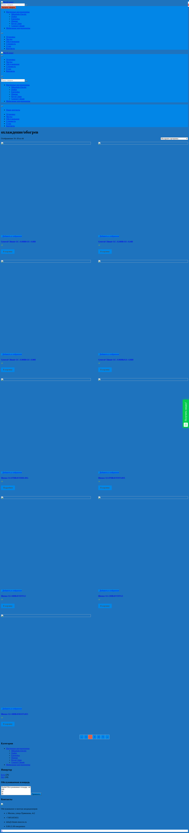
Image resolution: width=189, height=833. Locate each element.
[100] (16, 789)
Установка (10, 37)
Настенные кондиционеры (18, 12)
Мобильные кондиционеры (18, 28)
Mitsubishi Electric (18, 14)
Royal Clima (16, 23)
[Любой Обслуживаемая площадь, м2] (16, 787)
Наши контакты (13, 110)
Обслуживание (12, 41)
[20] (16, 792)
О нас (8, 46)
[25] (16, 794)
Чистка (9, 39)
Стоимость (11, 44)
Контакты (10, 48)
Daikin (14, 16)
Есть (3, 775)
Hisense (14, 21)
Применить (36, 794)
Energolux (15, 19)
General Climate (18, 26)
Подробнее (8, 488)
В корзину (7, 251)
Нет (2, 777)
